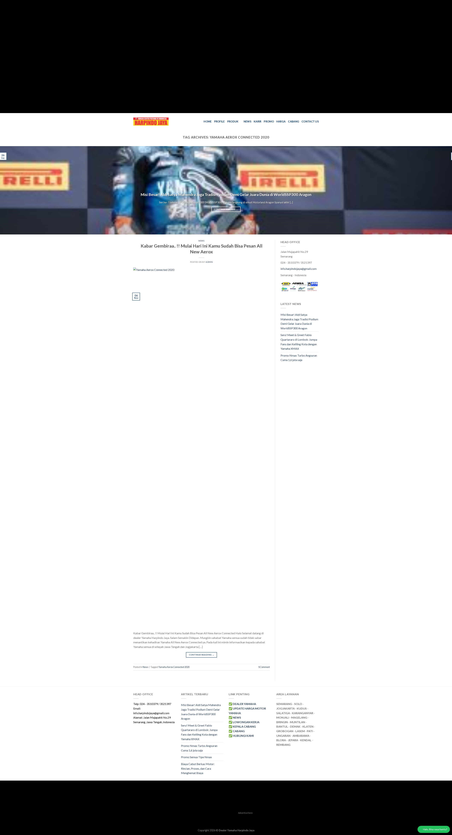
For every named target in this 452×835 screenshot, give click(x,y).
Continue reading (226, 209)
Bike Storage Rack (219, 822)
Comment (264, 667)
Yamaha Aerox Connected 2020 (173, 667)
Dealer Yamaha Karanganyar (149, 818)
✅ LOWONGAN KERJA (244, 722)
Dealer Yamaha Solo (240, 822)
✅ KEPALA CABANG (242, 726)
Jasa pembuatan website (246, 818)
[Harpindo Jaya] (151, 121)
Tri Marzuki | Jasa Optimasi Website (282, 818)
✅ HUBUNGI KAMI (241, 735)
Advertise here (245, 813)
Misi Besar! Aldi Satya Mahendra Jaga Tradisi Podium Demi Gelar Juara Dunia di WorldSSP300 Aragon (226, 194)
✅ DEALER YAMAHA (242, 703)
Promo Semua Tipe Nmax (196, 757)
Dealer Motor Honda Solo (181, 818)
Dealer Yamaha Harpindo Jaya (236, 830)
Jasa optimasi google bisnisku (214, 818)
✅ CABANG (237, 731)
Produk (233, 121)
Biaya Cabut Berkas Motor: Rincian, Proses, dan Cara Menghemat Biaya (198, 768)
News (247, 121)
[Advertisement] (106, 57)
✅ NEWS (235, 717)
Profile (219, 121)
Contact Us (310, 121)
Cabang (293, 121)
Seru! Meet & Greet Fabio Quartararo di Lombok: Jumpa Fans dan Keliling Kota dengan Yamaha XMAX (299, 341)
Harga (281, 121)
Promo (269, 121)
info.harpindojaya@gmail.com (299, 268)
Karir (257, 121)
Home (208, 121)
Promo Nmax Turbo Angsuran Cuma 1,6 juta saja (299, 358)
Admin (209, 262)
